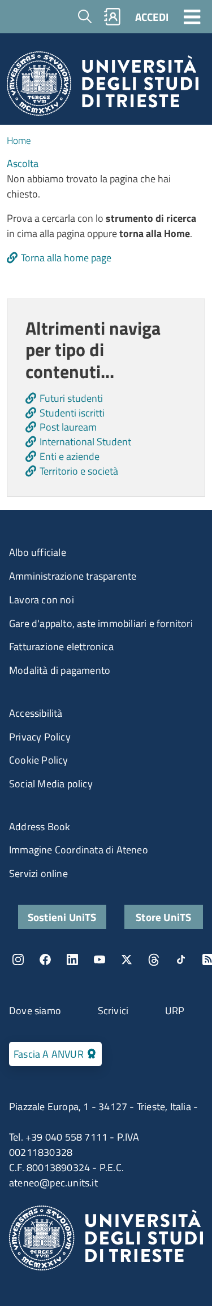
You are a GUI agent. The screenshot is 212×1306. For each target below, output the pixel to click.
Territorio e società (79, 471)
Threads (154, 959)
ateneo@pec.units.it (53, 1182)
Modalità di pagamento (59, 670)
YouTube (99, 959)
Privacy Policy (40, 736)
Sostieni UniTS (62, 917)
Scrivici (113, 1010)
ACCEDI (151, 16)
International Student (85, 441)
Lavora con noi (41, 599)
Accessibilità (36, 713)
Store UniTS (163, 917)
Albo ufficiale (37, 552)
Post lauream (68, 427)
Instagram (18, 959)
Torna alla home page (66, 257)
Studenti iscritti (72, 412)
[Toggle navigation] (192, 16)
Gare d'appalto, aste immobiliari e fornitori (101, 623)
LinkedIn (72, 959)
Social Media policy (51, 783)
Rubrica (112, 17)
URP (175, 1010)
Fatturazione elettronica (61, 646)
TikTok (181, 959)
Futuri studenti (71, 398)
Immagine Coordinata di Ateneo (78, 849)
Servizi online (38, 873)
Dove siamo (35, 1010)
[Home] (102, 86)
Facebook (45, 959)
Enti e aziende (69, 456)
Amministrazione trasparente (72, 576)
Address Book (39, 826)
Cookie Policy (38, 760)
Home (19, 140)
